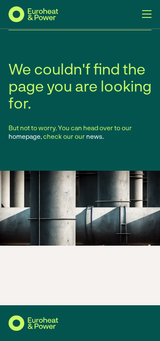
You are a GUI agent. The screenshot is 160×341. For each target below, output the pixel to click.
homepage (25, 136)
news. (95, 136)
